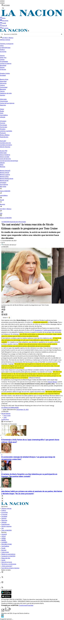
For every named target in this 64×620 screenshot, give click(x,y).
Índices (2, 67)
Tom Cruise (6, 415)
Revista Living (4, 176)
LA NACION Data (5, 48)
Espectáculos (13, 222)
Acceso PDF (3, 151)
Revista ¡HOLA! (4, 173)
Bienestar (3, 89)
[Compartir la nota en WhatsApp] (4, 310)
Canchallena (4, 115)
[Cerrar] (28, 31)
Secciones (5, 20)
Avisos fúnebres (5, 155)
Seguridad (3, 81)
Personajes (22, 222)
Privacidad (30, 605)
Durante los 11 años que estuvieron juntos (47, 330)
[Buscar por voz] (61, 34)
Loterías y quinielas (6, 131)
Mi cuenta (5, 28)
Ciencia (2, 91)
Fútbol (2, 109)
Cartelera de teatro (6, 145)
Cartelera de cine (5, 143)
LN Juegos (3, 121)
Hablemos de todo (6, 93)
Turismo (2, 123)
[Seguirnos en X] (2, 578)
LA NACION (5, 222)
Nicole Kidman (5, 413)
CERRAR (2, 1)
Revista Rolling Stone (6, 178)
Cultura (2, 85)
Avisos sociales (4, 157)
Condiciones (23, 605)
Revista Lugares (5, 175)
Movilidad (3, 65)
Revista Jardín (4, 180)
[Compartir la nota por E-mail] (6, 314)
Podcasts (3, 133)
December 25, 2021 (23, 409)
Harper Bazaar (52, 382)
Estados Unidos (5, 73)
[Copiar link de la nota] (2, 312)
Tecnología (3, 125)
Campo (2, 59)
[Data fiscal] (2, 617)
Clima (2, 46)
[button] (32, 124)
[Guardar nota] (2, 307)
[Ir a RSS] (2, 588)
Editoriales (3, 99)
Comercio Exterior (5, 63)
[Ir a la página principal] (32, 16)
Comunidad (3, 87)
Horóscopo (3, 127)
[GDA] (6, 611)
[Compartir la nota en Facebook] (2, 314)
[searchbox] (31, 34)
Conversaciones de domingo (9, 161)
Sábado (2, 163)
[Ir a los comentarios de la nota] (4, 307)
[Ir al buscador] (3, 8)
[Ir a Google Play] (6, 594)
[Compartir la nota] (2, 310)
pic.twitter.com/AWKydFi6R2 (10, 407)
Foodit (4, 23)
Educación (3, 83)
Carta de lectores (5, 159)
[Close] (2, 496)
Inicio (3, 18)
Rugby (2, 111)
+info (5, 417)
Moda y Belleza (4, 135)
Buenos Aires (4, 79)
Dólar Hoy (3, 57)
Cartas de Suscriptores (7, 103)
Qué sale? (3, 141)
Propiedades (4, 61)
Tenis (1, 113)
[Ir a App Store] (6, 597)
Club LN (4, 25)
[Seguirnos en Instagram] (2, 583)
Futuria (2, 55)
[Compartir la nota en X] (4, 314)
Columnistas (4, 101)
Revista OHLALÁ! (5, 171)
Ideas (1, 165)
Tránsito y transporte (6, 44)
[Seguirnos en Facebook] (2, 572)
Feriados (2, 129)
